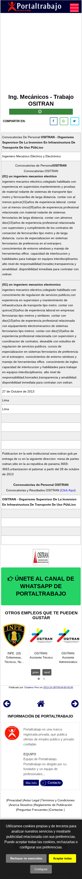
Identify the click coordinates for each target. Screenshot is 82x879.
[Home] (41, 705)
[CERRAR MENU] (74, 7)
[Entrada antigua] (75, 705)
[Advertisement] (41, 54)
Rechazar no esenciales (26, 858)
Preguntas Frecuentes (32, 809)
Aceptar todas (62, 858)
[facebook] (54, 121)
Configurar (41, 869)
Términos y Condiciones (58, 800)
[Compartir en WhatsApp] (64, 121)
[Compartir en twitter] (74, 121)
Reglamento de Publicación (53, 805)
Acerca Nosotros (21, 805)
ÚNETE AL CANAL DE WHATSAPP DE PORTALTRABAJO (43, 586)
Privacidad (14, 800)
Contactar (56, 809)
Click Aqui (68, 490)
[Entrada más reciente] (6, 705)
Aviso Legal (31, 800)
